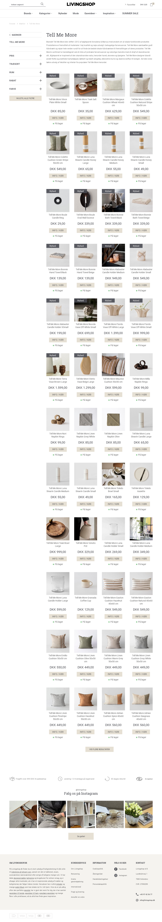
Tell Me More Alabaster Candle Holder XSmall (58, 326)
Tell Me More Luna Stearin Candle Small (86, 490)
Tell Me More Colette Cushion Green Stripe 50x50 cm (58, 160)
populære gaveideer (47, 893)
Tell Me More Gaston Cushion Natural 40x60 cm (141, 600)
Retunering (75, 874)
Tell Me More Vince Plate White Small (58, 101)
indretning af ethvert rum (21, 872)
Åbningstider (98, 874)
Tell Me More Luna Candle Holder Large (58, 599)
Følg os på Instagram (81, 792)
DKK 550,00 (58, 667)
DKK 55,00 (113, 169)
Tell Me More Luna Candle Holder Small (113, 544)
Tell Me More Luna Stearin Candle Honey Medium (113, 160)
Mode (76, 13)
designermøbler (20, 878)
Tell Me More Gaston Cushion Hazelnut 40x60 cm (113, 600)
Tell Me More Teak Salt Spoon (86, 101)
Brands (27, 13)
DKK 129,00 (141, 497)
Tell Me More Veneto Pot (86, 544)
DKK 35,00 (85, 111)
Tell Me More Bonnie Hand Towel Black (58, 271)
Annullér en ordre (77, 897)
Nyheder (62, 13)
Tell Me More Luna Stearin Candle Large (141, 435)
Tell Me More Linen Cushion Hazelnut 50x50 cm (86, 716)
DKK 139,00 (58, 278)
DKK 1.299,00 (85, 387)
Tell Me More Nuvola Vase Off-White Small (85, 326)
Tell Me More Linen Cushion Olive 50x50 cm (86, 658)
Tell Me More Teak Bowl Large (57, 544)
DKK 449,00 (86, 667)
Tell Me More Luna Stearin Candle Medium (58, 490)
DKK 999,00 (141, 333)
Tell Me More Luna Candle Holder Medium (141, 544)
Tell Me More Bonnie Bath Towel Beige (141, 216)
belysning (30, 878)
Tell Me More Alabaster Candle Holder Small (141, 271)
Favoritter (131, 4)
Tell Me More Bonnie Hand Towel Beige (85, 271)
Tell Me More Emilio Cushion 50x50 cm (58, 657)
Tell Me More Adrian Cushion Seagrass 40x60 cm (141, 716)
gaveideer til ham (32, 893)
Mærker (22, 23)
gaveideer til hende (16, 893)
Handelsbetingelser (100, 879)
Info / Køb (58, 118)
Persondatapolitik (100, 884)
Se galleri (81, 836)
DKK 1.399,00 (113, 333)
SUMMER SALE (130, 13)
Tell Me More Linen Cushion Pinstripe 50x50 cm (58, 716)
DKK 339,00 (86, 223)
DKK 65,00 (85, 169)
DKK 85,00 (58, 111)
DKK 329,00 (86, 552)
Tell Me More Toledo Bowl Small (113, 490)
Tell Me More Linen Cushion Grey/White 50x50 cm (141, 658)
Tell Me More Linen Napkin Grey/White (85, 435)
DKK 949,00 (113, 278)
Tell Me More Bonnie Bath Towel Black (113, 216)
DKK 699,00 (86, 333)
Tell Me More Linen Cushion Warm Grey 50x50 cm (113, 658)
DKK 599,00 (113, 387)
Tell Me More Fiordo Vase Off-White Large (113, 326)
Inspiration (108, 13)
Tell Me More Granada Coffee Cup (85, 599)
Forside (12, 23)
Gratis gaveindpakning (77, 880)
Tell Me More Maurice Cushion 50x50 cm (113, 380)
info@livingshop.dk (147, 900)
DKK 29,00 (58, 223)
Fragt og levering (77, 892)
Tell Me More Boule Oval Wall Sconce (85, 216)
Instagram (123, 875)
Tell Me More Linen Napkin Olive (113, 435)
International (76, 887)
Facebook (123, 869)
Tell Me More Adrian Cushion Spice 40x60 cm (113, 716)
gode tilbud (19, 887)
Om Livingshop (77, 869)
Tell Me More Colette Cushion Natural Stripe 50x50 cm (141, 102)
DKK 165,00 (113, 497)
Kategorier (44, 13)
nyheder (59, 884)
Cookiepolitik (98, 869)
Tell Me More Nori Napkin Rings (57, 435)
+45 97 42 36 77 (146, 894)
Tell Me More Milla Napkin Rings (141, 380)
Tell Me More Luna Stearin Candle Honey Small (141, 160)
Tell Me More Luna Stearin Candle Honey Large (85, 160)
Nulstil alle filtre (25, 98)
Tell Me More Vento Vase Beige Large (85, 380)
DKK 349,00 (141, 552)
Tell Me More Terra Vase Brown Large (58, 380)
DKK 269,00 (113, 552)
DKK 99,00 (141, 387)
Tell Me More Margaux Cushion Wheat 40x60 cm (113, 102)
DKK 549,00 (141, 111)
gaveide (27, 890)
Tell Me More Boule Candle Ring (58, 216)
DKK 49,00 (141, 169)
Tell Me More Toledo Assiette (141, 490)
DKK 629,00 (113, 111)
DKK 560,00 (113, 725)
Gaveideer (89, 13)
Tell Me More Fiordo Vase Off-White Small (141, 326)
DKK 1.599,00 (57, 387)
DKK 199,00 (58, 333)
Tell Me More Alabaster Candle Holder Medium (113, 271)
